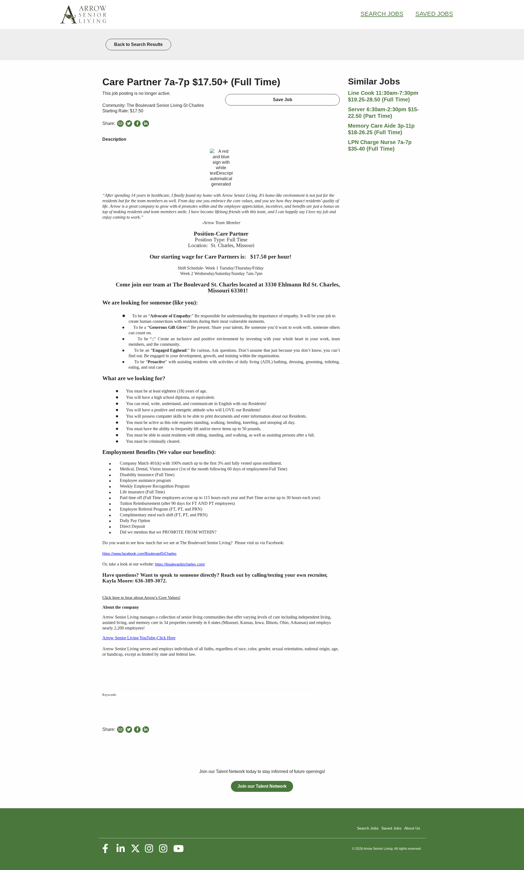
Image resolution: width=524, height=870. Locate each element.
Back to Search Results (138, 44)
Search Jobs (382, 13)
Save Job (282, 99)
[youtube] (178, 849)
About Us (412, 828)
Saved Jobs (434, 13)
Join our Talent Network (262, 786)
